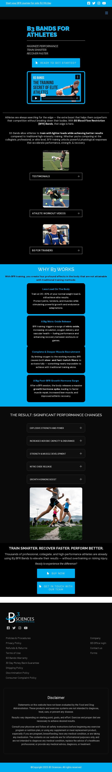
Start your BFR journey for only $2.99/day (28, 3)
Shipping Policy (14, 667)
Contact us (96, 648)
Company (95, 638)
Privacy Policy (13, 643)
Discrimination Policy (17, 672)
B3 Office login (98, 643)
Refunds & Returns (16, 648)
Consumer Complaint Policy (21, 677)
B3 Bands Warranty (16, 657)
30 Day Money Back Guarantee (22, 662)
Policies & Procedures (18, 638)
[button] (79, 176)
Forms (93, 652)
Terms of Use (13, 652)
